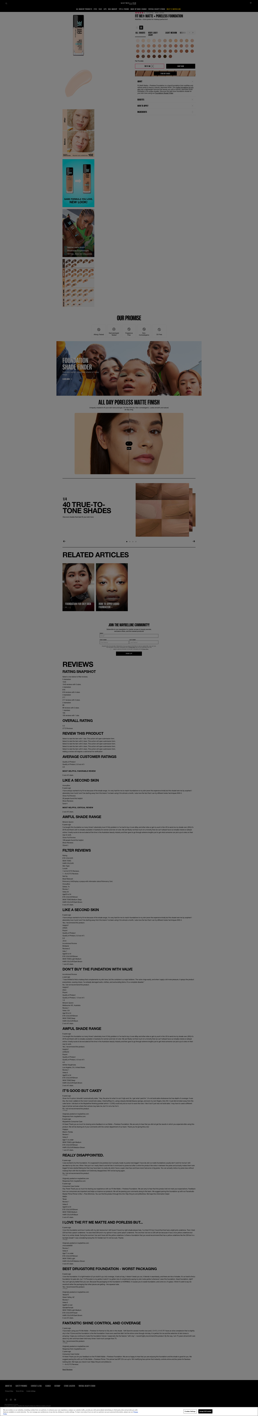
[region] (129, 1411)
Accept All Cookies (205, 1411)
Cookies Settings (190, 1411)
